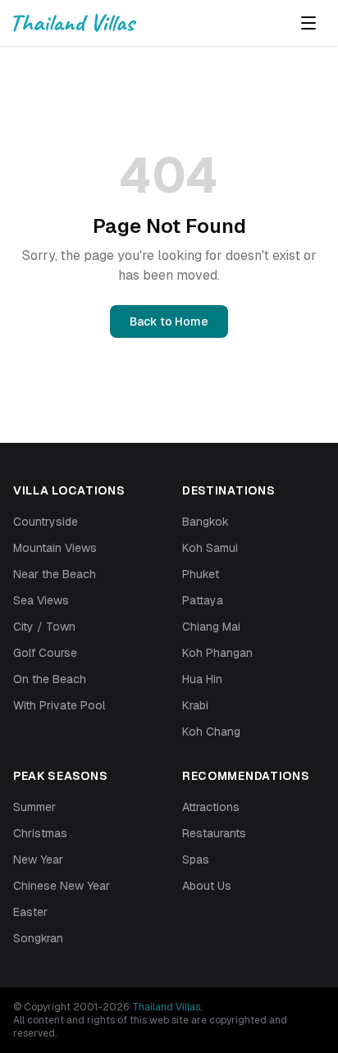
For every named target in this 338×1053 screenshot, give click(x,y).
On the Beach (49, 679)
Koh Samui (210, 547)
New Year (38, 859)
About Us (206, 885)
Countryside (45, 521)
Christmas (40, 833)
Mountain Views (55, 547)
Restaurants (214, 833)
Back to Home (169, 321)
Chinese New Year (61, 885)
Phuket (200, 574)
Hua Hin (202, 679)
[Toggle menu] (308, 23)
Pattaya (202, 600)
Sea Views (41, 600)
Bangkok (205, 521)
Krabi (195, 705)
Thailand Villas (166, 1007)
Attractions (211, 807)
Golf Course (45, 652)
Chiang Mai (211, 626)
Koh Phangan (217, 652)
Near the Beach (54, 574)
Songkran (38, 938)
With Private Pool (59, 705)
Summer (34, 807)
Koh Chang (211, 731)
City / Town (44, 626)
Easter (30, 912)
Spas (195, 859)
